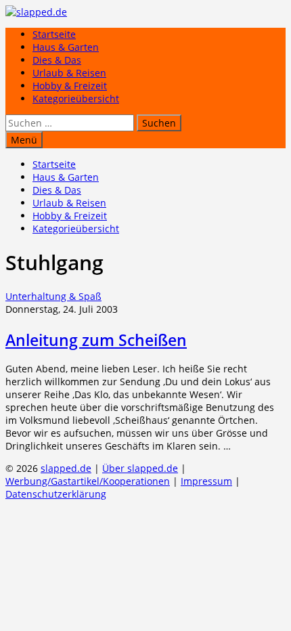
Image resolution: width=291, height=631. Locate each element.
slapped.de (66, 468)
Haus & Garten (65, 47)
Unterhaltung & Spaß (53, 296)
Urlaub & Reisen (69, 72)
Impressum (206, 481)
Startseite (54, 34)
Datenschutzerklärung (55, 493)
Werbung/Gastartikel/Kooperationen (87, 481)
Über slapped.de (140, 468)
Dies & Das (56, 59)
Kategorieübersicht (75, 98)
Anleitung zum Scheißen (96, 340)
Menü (24, 139)
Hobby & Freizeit (69, 85)
